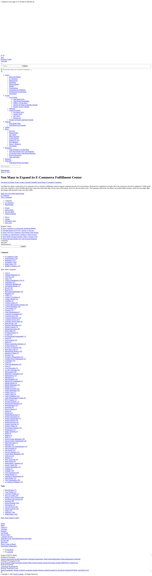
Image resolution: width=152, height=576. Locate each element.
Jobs (2, 57)
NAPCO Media (18, 574)
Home (3, 523)
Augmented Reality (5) (12, 286)
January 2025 (17, 114)
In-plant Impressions (21, 559)
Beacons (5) (9, 290)
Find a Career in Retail (8, 544)
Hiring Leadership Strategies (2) (15, 344)
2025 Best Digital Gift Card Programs (21, 151)
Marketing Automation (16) (14, 374)
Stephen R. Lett (14, 140)
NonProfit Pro (13, 566)
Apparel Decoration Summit (51, 563)
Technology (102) (11, 262)
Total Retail (4, 566)
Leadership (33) (10, 361)
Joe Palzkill (13, 146)
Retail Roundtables (7, 570)
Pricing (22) (9, 413)
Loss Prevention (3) (11, 368)
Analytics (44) (9, 277)
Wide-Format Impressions (52, 559)
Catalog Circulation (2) (12, 297)
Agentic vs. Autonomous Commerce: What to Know (20, 234)
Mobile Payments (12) (12, 389)
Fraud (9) (8, 338)
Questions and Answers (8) (14, 499)
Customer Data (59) (11, 316)
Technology (13, 94)
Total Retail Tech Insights (17, 125)
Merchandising (14, 84)
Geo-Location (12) (11, 340)
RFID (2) (8, 433)
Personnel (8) (9, 407)
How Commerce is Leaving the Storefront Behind (19, 228)
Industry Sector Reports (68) (14, 497)
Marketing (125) (10, 260)
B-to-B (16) (9, 288)
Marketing (12, 82)
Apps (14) (8, 278)
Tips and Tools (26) (11, 507)
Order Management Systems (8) (15, 398)
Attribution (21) (10, 282)
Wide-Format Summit (35, 563)
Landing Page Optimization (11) (15, 359)
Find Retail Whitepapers (9, 546)
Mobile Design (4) (11, 383)
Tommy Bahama (10, 214)
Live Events (13, 97)
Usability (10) (9, 471)
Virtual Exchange (14, 110)
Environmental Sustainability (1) (15, 336)
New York (8, 223)
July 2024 (16, 116)
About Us (4, 527)
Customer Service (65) (12, 319)
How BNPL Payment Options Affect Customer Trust (20, 237)
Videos (7, 127)
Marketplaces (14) (11, 375)
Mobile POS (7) (10, 387)
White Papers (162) (11, 514)
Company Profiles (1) (12, 494)
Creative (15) (9, 310)
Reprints (3, 531)
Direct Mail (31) (10, 331)
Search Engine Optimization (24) (15, 441)
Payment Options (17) (12, 402)
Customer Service (6, 537)
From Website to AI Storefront (19, 150)
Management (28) (11, 372)
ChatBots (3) (9, 301)
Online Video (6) (10, 394)
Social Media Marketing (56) (14, 454)
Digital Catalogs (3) (11, 327)
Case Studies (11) (10, 492)
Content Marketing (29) (12, 306)
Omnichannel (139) (11, 258)
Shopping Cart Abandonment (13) (16, 446)
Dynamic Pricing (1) (11, 333)
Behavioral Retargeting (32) (14, 292)
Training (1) (9, 469)
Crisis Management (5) (12, 312)
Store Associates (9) (11, 459)
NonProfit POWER (70, 570)
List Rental (4, 533)
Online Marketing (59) (12, 390)
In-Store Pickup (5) (11, 346)
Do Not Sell (5, 540)
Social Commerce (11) (12, 452)
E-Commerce (13, 79)
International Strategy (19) (13, 351)
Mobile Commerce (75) (12, 266)
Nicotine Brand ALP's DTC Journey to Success (18, 230)
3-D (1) (7, 273)
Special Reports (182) (12, 503)
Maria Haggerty (14, 136)
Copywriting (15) (10, 308)
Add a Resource (14, 157)
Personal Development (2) (13, 403)
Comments (58, 182)
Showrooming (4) (11, 448)
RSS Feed (4, 542)
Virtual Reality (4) (11, 474)
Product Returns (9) (11, 420)
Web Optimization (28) (12, 480)
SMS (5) (8, 437)
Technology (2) (10, 505)
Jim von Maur (9, 212)
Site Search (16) (10, 450)
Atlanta (7, 219)
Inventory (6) (9, 355)
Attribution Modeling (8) (13, 284)
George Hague (14, 138)
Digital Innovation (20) (12, 329)
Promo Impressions (67, 559)
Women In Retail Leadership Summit (25, 105)
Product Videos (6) (11, 426)
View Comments (6, 197)
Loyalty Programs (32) (12, 370)
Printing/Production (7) (12, 415)
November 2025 (18, 112)
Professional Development (17, 92)
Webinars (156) (10, 512)
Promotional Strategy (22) (13, 428)
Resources (8, 148)
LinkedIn (10, 552)
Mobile (11, 86)
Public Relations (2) (11, 431)
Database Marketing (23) (13, 325)
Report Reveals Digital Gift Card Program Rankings (20, 239)
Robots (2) (8, 435)
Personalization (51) (11, 405)
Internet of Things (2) (12, 353)
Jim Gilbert (12, 135)
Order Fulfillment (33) (12, 396)
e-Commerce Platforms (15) (14, 482)
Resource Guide (6, 59)
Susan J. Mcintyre (15, 144)
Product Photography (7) (13, 418)
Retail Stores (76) (10, 264)
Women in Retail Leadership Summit (26, 570)
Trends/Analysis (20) (12, 509)
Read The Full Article (8, 193)
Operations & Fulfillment (17, 90)
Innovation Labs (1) (11, 349)
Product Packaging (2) (12, 417)
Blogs (7, 129)
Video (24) (8, 510)
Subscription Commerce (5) (14, 463)
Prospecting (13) (10, 430)
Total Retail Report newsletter (19, 163)
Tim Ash (12, 131)
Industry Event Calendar (21, 107)
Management (13, 80)
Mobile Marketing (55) (12, 385)
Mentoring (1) (9, 377)
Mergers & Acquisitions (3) (14, 381)
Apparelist (77, 559)
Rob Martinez (13, 142)
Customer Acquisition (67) (13, 314)
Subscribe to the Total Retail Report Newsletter (16, 538)
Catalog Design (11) (11, 299)
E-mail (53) (8, 334)
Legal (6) (8, 362)
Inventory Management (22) (14, 357)
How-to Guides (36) (11, 495)
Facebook (10, 550)
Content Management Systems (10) (16, 305)
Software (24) (9, 456)
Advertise (4, 61)
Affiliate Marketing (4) (12, 275)
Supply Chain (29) (11, 465)
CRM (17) (8, 295)
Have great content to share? (10, 518)
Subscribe (8, 161)
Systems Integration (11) (13, 467)
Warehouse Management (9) (14, 476)
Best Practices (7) (10, 490)
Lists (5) (7, 366)
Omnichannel (13, 88)
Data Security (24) (11, 323)
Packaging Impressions (35, 559)
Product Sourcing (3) (12, 424)
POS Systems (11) (11, 400)
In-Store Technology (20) (13, 347)
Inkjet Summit (5, 563)
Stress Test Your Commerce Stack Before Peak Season (20, 232)
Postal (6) (8, 411)
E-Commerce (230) (11, 256)
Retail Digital (19, 193)
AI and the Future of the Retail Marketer (22, 153)
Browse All (17, 118)
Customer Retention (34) (13, 318)
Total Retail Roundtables (21, 101)
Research (8, 159)
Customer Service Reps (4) (14, 321)
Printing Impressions (7, 559)
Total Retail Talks (15, 123)
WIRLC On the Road (20, 103)
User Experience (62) (12, 472)
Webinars (12, 108)
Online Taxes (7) (10, 392)
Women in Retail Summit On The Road (51, 570)
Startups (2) (9, 458)
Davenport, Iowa (10, 221)
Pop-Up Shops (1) (11, 409)
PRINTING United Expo (69, 563)
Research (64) (9, 501)
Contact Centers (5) (11, 303)
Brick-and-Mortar (15, 77)
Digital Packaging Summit (19, 563)
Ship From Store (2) (11, 443)
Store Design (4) (10, 461)
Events (7, 95)
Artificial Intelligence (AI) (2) (14, 280)
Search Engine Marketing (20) (15, 439)
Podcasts (8, 122)
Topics (7, 75)
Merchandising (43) (11, 379)
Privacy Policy (5, 535)
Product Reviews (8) (11, 422)
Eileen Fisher (9, 210)
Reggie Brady (13, 133)
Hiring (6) (8, 342)
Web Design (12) (10, 478)
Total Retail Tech (18, 99)
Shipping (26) (9, 445)
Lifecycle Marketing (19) (13, 364)
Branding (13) (9, 293)
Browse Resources (15, 155)
